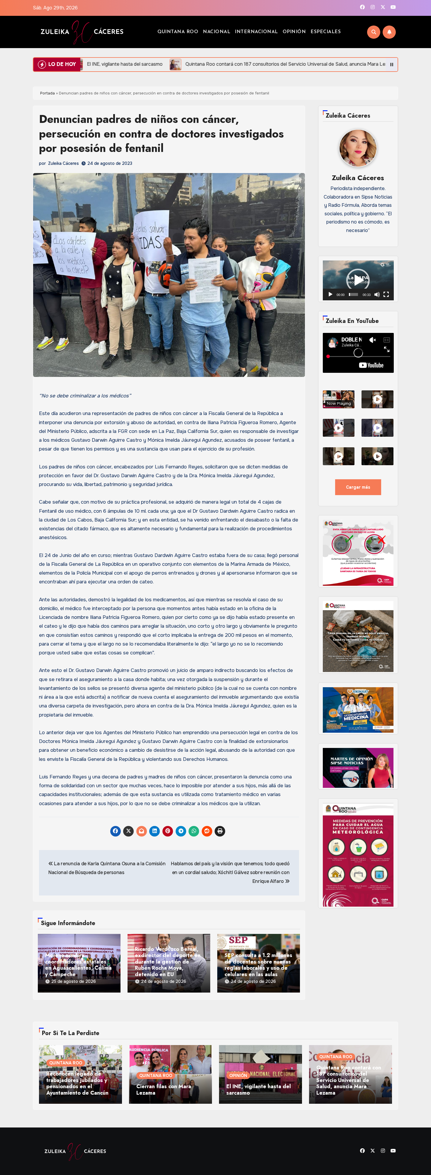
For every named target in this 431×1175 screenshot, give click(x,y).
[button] (358, 280)
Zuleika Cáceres (63, 163)
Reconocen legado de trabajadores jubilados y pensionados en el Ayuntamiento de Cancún (77, 1083)
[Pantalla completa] (386, 294)
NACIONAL (216, 32)
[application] (358, 280)
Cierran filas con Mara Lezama (163, 1089)
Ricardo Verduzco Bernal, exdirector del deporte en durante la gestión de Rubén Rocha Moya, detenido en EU (168, 962)
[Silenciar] (377, 294)
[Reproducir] (330, 294)
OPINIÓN (294, 32)
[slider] (353, 294)
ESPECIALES (325, 32)
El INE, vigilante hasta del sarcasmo (258, 1089)
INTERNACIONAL (256, 32)
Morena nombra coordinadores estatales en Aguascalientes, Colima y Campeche (78, 965)
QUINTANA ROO (177, 32)
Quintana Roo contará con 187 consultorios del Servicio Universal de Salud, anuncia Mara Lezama (348, 1080)
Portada (47, 93)
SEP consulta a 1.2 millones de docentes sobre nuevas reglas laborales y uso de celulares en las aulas (258, 965)
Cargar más (358, 487)
